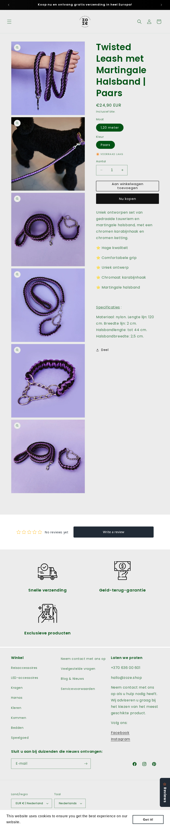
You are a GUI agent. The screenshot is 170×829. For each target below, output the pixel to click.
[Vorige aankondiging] (9, 5)
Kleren (16, 708)
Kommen (18, 718)
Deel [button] (104, 350)
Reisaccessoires (24, 668)
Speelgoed (20, 737)
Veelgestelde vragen (78, 668)
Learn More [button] (31, 822)
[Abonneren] (86, 763)
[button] (9, 22)
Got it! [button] (148, 819)
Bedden (17, 728)
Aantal (101, 161)
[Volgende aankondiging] (161, 5)
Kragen (17, 687)
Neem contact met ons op (83, 659)
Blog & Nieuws (72, 678)
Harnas (17, 697)
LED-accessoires (24, 678)
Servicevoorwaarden (78, 689)
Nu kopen (127, 198)
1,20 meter (110, 127)
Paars (105, 145)
